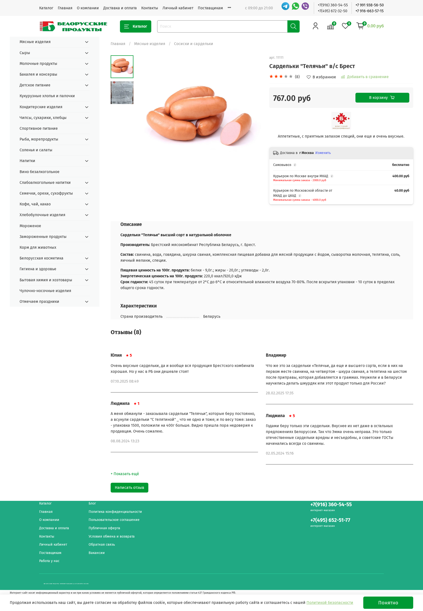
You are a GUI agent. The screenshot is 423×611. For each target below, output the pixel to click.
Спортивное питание (39, 128)
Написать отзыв (129, 487)
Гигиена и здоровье (38, 269)
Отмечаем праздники (39, 301)
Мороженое (30, 225)
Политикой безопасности (329, 602)
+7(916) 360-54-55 (333, 5)
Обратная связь (102, 544)
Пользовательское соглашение (114, 520)
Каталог (46, 8)
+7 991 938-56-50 (369, 5)
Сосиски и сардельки (193, 43)
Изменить (323, 153)
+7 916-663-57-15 (369, 11)
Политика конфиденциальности (115, 512)
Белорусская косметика (41, 258)
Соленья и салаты (36, 150)
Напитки (27, 160)
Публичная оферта (104, 528)
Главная (65, 8)
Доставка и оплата (120, 8)
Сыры (25, 52)
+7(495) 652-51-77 (330, 520)
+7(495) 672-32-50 (332, 11)
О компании (88, 8)
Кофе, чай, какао (35, 204)
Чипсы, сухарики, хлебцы (43, 117)
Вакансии (97, 553)
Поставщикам (210, 8)
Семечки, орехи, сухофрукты (46, 193)
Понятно (388, 603)
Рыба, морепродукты (39, 139)
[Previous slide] (146, 118)
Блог (92, 503)
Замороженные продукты (43, 236)
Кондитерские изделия (41, 107)
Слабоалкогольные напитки (45, 182)
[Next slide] (252, 118)
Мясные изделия (149, 43)
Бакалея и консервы (38, 74)
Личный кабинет (178, 8)
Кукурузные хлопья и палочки (47, 96)
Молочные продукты (38, 63)
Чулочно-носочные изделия (45, 290)
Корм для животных (38, 247)
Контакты (149, 8)
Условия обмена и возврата (112, 536)
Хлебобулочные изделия (42, 214)
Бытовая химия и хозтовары (46, 280)
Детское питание (35, 85)
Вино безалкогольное (39, 171)
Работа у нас (49, 561)
